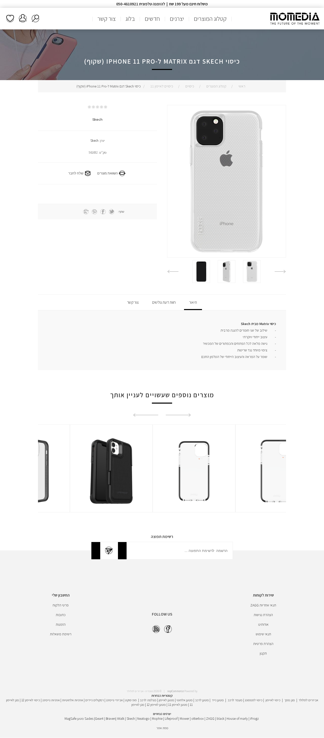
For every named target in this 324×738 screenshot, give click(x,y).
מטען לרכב (202, 700)
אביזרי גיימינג (114, 700)
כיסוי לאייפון (273, 700)
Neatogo (143, 718)
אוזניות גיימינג (51, 700)
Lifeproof (171, 718)
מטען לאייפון (166, 700)
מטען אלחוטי (184, 700)
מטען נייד (218, 700)
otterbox (197, 718)
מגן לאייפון (137, 704)
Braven (110, 718)
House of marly (237, 718)
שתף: (121, 211)
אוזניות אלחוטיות (72, 700)
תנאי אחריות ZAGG (263, 605)
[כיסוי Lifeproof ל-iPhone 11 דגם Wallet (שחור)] (162, 471)
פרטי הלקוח (61, 605)
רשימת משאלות (10, 18)
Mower (184, 718)
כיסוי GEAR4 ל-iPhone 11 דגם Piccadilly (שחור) (245, 444)
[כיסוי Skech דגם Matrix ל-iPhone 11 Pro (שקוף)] (251, 271)
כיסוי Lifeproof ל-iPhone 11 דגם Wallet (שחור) (162, 444)
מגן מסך (289, 700)
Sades (89, 718)
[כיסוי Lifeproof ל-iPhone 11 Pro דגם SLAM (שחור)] (79, 471)
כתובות (61, 615)
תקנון (263, 653)
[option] (252, 271)
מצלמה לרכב (148, 700)
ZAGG (210, 718)
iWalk (120, 718)
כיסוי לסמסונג (253, 700)
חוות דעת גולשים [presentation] (164, 302)
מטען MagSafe (74, 718)
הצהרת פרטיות (263, 643)
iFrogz (254, 718)
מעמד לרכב (235, 700)
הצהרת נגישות (263, 615)
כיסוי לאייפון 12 (30, 700)
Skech (94, 140)
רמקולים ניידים (94, 700)
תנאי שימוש (263, 634)
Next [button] (172, 271)
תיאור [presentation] (193, 302)
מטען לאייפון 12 (156, 704)
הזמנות (61, 624)
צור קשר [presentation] (133, 302)
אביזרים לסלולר (308, 700)
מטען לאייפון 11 (177, 704)
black (220, 718)
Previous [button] (280, 271)
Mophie (157, 718)
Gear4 (99, 718)
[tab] (193, 302)
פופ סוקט (131, 700)
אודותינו (263, 624)
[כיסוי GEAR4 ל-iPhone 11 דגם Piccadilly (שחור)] (245, 471)
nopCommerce (175, 691)
